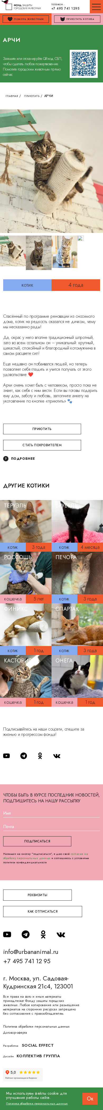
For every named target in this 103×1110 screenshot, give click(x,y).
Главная (12, 96)
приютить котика (80, 19)
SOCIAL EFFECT (38, 1045)
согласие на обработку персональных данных (45, 856)
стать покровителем (41, 445)
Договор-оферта (15, 1032)
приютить (42, 429)
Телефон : (65, 7)
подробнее (23, 458)
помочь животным (29, 19)
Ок (90, 1099)
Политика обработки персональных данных (36, 1026)
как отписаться (43, 911)
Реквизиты (38, 895)
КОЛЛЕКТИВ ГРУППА (38, 1056)
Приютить (31, 96)
